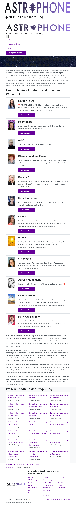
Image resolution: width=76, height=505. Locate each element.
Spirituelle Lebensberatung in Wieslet (38, 396)
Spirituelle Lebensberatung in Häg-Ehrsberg (16, 423)
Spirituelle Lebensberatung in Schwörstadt (59, 432)
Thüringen (61, 487)
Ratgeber (11, 48)
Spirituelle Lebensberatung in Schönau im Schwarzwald (38, 454)
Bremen (30, 490)
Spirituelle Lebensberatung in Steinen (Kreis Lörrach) (38, 432)
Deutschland (30, 464)
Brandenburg (32, 487)
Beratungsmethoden (14, 44)
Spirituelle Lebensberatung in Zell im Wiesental (16, 396)
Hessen (45, 477)
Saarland (46, 495)
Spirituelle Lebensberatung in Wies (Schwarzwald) (16, 441)
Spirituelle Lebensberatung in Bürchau (16, 432)
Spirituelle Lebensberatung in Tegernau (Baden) (38, 405)
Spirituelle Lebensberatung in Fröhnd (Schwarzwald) (59, 423)
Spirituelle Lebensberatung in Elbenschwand (59, 414)
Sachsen (61, 477)
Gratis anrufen (25, 115)
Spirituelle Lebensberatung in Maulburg (59, 405)
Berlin (30, 485)
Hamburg (31, 493)
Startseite (9, 464)
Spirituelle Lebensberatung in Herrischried (59, 441)
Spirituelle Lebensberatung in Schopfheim (59, 396)
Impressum (66, 499)
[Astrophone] (37, 10)
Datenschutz (57, 499)
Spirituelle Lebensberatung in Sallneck (38, 414)
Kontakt (49, 499)
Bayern (30, 482)
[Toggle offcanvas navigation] (7, 36)
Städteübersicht (19, 464)
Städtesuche (12, 40)
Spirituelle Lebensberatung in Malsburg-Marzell (59, 453)
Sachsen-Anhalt (63, 480)
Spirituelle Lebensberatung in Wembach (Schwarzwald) (38, 442)
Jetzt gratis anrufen (15, 53)
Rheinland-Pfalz (48, 493)
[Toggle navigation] (7, 21)
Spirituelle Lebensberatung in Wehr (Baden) (16, 414)
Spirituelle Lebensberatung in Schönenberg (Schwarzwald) (16, 454)
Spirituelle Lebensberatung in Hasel (16, 405)
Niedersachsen (48, 485)
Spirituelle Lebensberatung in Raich (38, 423)
